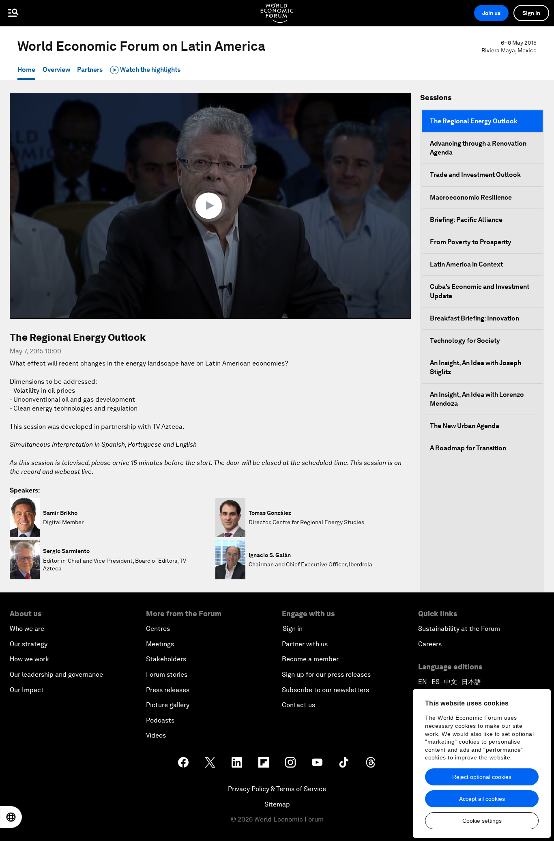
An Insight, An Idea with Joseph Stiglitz (475, 367)
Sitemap (277, 804)
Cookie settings (482, 820)
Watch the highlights (149, 69)
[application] (210, 206)
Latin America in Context (466, 264)
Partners (90, 69)
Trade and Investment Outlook (475, 175)
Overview (56, 69)
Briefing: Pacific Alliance (466, 220)
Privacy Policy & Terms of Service (277, 789)
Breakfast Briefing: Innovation (474, 318)
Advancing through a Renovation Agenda (478, 148)
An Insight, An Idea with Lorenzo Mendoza (477, 399)
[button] (210, 205)
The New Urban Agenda (464, 426)
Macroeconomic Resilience (471, 197)
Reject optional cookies (481, 777)
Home (26, 69)
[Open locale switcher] (10, 817)
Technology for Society (465, 340)
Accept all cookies (482, 799)
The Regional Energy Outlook (473, 121)
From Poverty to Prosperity (470, 242)
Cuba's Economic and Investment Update (479, 291)
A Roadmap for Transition (468, 448)
